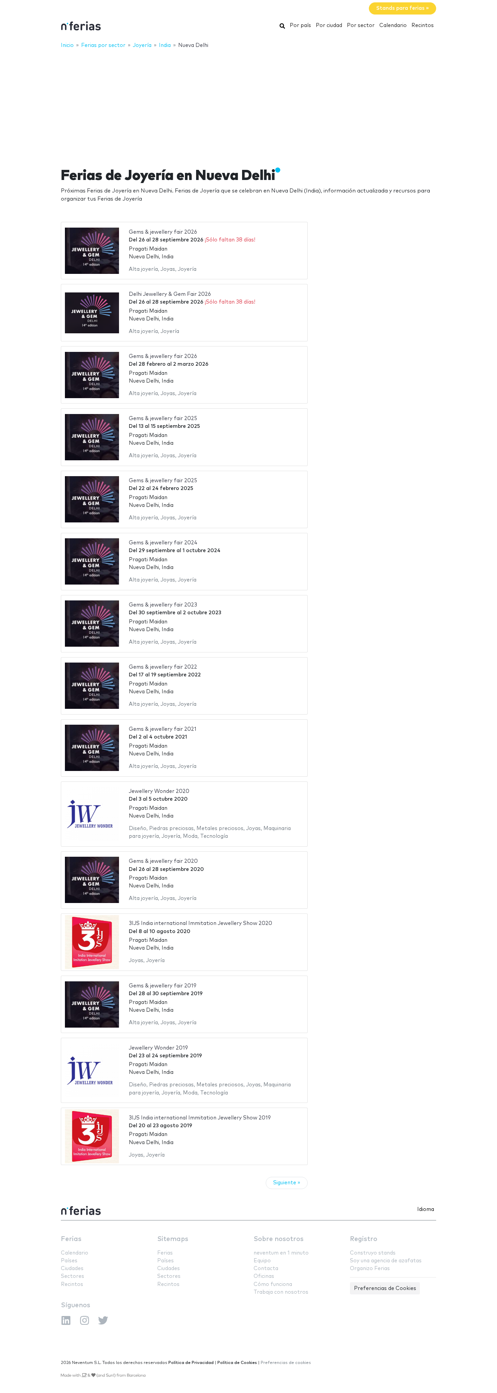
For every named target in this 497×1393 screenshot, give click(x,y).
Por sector (361, 25)
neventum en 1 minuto (281, 1253)
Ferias (71, 1239)
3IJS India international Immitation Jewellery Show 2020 (200, 923)
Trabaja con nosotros (281, 1292)
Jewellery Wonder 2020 (159, 791)
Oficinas (264, 1276)
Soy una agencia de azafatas (386, 1260)
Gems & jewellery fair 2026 (163, 232)
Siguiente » (286, 1182)
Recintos (422, 25)
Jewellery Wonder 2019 (158, 1048)
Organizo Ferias (370, 1268)
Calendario (393, 25)
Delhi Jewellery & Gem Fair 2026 (170, 294)
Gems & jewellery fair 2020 (163, 861)
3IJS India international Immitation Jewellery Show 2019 (200, 1117)
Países (69, 1260)
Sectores (72, 1276)
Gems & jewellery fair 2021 (162, 729)
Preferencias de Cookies (385, 1288)
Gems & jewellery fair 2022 (163, 667)
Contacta (266, 1268)
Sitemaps (172, 1239)
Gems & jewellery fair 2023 (163, 605)
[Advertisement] (248, 103)
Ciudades (72, 1268)
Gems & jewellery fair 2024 (163, 542)
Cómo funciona (273, 1284)
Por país (300, 25)
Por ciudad (329, 25)
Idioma (425, 1209)
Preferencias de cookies (286, 1363)
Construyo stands (373, 1253)
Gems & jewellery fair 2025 (163, 418)
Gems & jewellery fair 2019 (162, 985)
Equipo (262, 1260)
